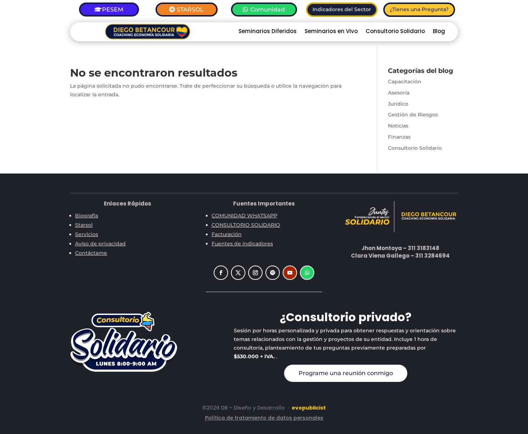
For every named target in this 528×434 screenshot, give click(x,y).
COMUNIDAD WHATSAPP (244, 215)
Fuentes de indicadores (242, 243)
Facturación (227, 234)
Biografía (86, 215)
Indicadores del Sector (341, 9)
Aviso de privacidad (100, 243)
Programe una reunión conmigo (345, 373)
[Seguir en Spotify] (272, 273)
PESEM (112, 9)
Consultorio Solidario (395, 32)
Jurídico (398, 104)
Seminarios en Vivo (331, 32)
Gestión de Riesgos (413, 114)
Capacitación (404, 81)
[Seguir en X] (238, 273)
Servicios (86, 234)
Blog (439, 32)
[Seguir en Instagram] (255, 273)
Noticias (398, 126)
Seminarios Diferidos (267, 32)
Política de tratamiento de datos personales (264, 417)
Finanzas (399, 137)
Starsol (84, 225)
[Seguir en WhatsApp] (307, 273)
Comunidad (267, 9)
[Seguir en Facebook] (221, 273)
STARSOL (190, 9)
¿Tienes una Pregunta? (419, 9)
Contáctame (91, 253)
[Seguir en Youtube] (290, 273)
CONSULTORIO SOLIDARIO (246, 225)
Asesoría (398, 92)
